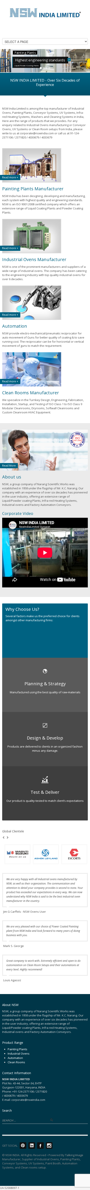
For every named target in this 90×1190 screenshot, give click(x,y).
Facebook (40, 1145)
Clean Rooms (16, 1062)
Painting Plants (17, 1049)
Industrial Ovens (18, 1053)
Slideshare (31, 1145)
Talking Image (74, 1155)
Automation (15, 1058)
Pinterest (23, 1145)
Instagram (49, 1145)
